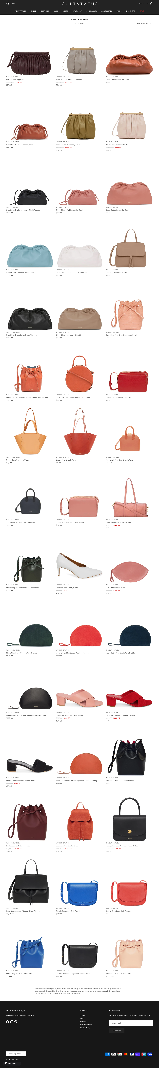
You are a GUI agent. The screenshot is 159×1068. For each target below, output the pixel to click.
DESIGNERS (130, 11)
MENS (119, 11)
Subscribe (117, 1030)
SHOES (65, 11)
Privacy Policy (85, 1028)
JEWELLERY (77, 11)
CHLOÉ (33, 11)
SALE (142, 11)
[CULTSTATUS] (79, 3)
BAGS (56, 11)
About (82, 1018)
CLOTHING (45, 11)
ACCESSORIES (106, 11)
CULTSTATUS (15, 1059)
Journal (82, 1015)
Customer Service (86, 1025)
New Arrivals (20, 11)
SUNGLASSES (91, 11)
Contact (83, 1021)
